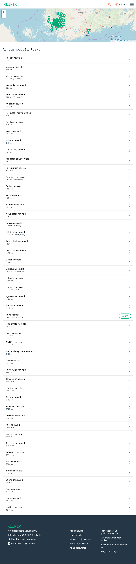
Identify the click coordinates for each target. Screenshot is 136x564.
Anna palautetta (78, 547)
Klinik (10, 4)
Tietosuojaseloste (79, 543)
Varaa (125, 316)
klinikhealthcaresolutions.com (22, 539)
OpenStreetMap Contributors (126, 41)
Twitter (31, 543)
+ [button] (4, 12)
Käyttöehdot (76, 535)
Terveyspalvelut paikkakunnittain (109, 532)
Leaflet (113, 41)
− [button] (4, 16)
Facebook (16, 543)
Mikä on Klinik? (77, 530)
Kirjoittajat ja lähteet (80, 539)
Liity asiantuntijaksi (110, 551)
